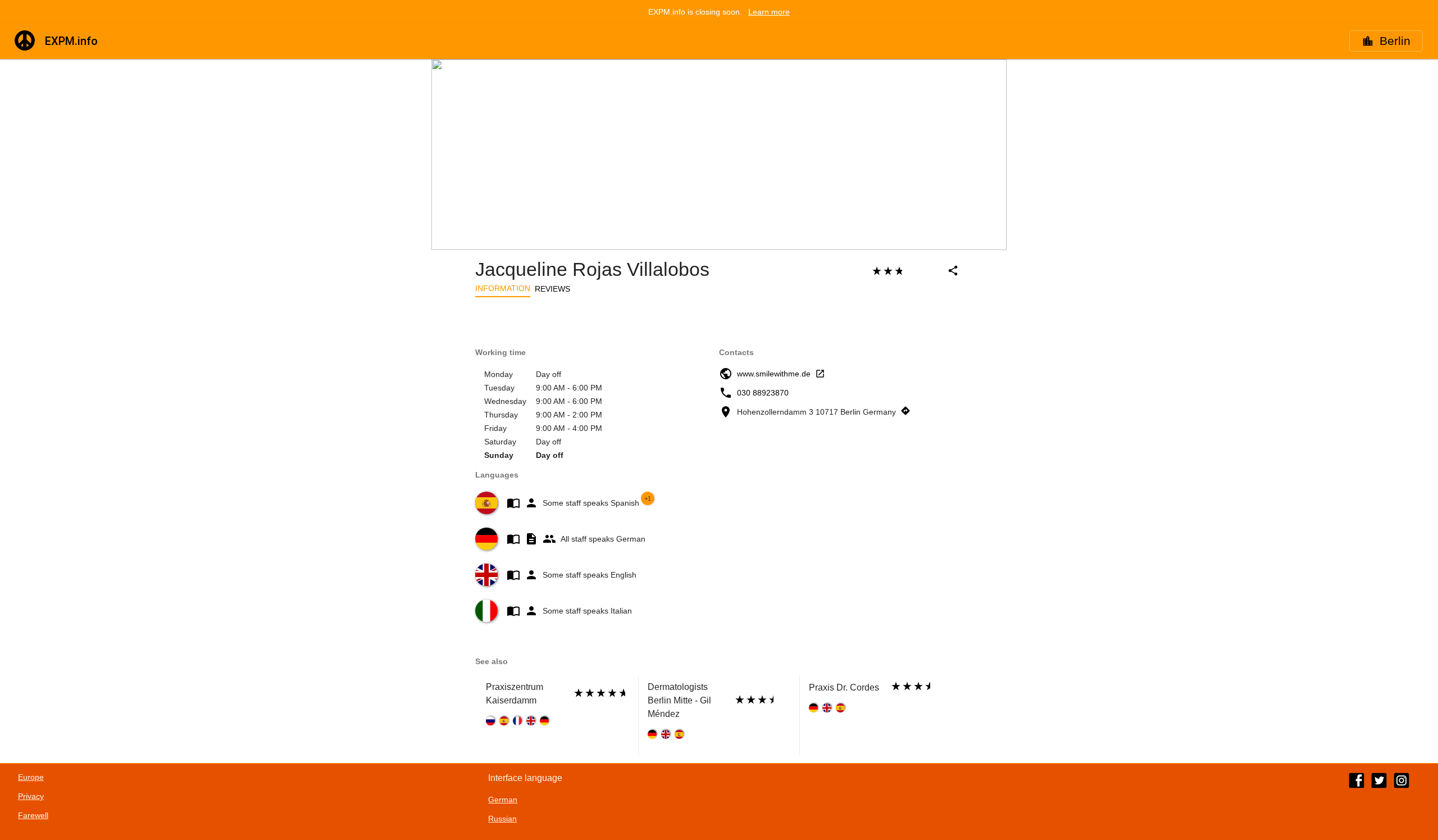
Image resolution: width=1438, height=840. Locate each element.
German (502, 799)
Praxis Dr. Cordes (844, 687)
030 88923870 (763, 392)
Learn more (769, 11)
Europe (31, 777)
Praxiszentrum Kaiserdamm (514, 693)
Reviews (552, 288)
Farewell (33, 815)
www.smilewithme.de (774, 373)
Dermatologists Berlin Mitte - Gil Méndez (679, 700)
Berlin (1395, 41)
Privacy (31, 796)
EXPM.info (71, 41)
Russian (502, 818)
